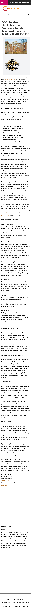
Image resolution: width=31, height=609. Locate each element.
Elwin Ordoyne (8, 213)
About (8, 599)
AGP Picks (4, 2)
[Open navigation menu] (2, 14)
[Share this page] (29, 14)
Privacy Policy (23, 606)
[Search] (20, 15)
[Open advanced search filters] (24, 15)
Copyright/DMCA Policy (10, 606)
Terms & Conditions (23, 603)
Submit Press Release (8, 603)
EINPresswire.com (10, 79)
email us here (5, 480)
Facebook (4, 485)
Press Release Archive (18, 599)
